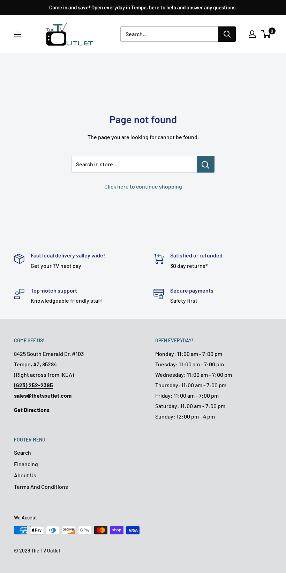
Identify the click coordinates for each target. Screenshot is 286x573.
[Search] (227, 34)
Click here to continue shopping (143, 186)
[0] (266, 34)
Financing (26, 464)
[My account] (252, 34)
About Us (25, 475)
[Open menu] (17, 34)
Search (22, 452)
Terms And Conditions (41, 486)
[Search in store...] (205, 164)
